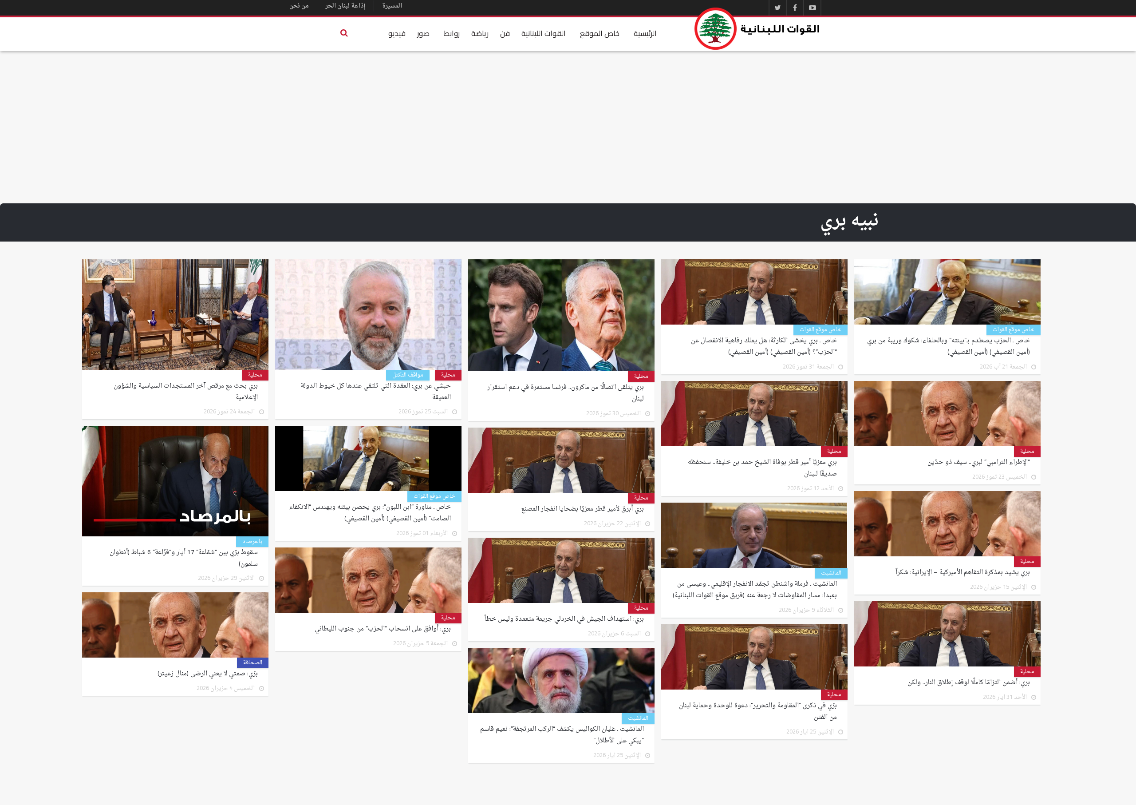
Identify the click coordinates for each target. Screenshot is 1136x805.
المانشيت (831, 573)
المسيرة (392, 6)
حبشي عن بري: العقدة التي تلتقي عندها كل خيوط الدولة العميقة (376, 392)
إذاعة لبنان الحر (345, 6)
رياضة (480, 33)
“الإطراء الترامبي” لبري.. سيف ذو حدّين (978, 462)
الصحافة (252, 663)
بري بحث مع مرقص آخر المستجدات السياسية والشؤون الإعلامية (186, 392)
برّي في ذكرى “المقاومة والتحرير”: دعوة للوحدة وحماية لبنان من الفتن (758, 711)
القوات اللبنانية (543, 33)
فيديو (397, 33)
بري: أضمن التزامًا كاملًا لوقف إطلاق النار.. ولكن (968, 683)
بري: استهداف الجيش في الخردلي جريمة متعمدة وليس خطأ (564, 619)
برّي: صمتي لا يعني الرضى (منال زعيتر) (208, 674)
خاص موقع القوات (1013, 330)
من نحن (299, 6)
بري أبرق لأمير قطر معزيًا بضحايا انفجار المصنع (582, 509)
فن (505, 33)
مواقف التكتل (407, 375)
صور (423, 33)
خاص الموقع (599, 33)
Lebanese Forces (757, 29)
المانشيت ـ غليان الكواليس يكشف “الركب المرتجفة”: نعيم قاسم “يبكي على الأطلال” (562, 735)
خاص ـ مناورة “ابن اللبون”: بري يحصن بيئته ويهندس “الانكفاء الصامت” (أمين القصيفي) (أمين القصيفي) (370, 513)
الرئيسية (645, 33)
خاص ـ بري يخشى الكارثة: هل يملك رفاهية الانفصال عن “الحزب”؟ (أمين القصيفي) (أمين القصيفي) (764, 346)
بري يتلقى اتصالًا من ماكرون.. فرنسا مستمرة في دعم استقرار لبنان (565, 393)
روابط (452, 33)
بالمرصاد (252, 542)
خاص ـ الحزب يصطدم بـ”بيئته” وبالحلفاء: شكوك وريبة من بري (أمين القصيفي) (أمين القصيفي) (948, 346)
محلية (641, 376)
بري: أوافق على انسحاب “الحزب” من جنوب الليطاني (383, 629)
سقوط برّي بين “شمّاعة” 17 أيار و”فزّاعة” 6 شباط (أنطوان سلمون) (184, 558)
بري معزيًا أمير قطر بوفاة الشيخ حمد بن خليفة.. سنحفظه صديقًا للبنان (762, 468)
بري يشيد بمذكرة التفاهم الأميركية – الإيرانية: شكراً (962, 573)
